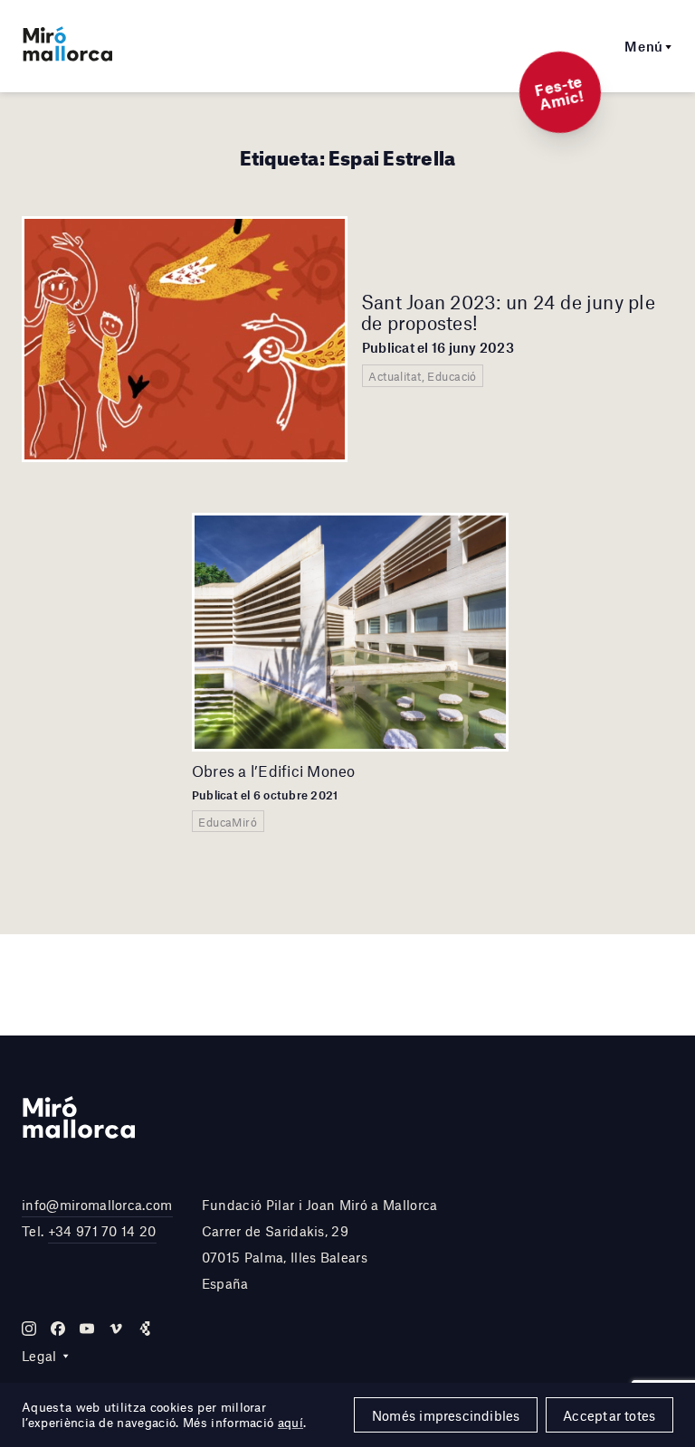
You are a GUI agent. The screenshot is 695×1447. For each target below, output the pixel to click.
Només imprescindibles (446, 1415)
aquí (290, 1422)
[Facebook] (58, 1328)
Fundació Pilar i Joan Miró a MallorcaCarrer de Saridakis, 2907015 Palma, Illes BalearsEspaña (320, 1243)
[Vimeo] (116, 1328)
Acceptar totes (609, 1415)
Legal (39, 1356)
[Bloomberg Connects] (145, 1328)
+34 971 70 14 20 (102, 1231)
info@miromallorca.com (97, 1204)
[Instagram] (29, 1328)
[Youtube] (87, 1328)
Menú (643, 46)
